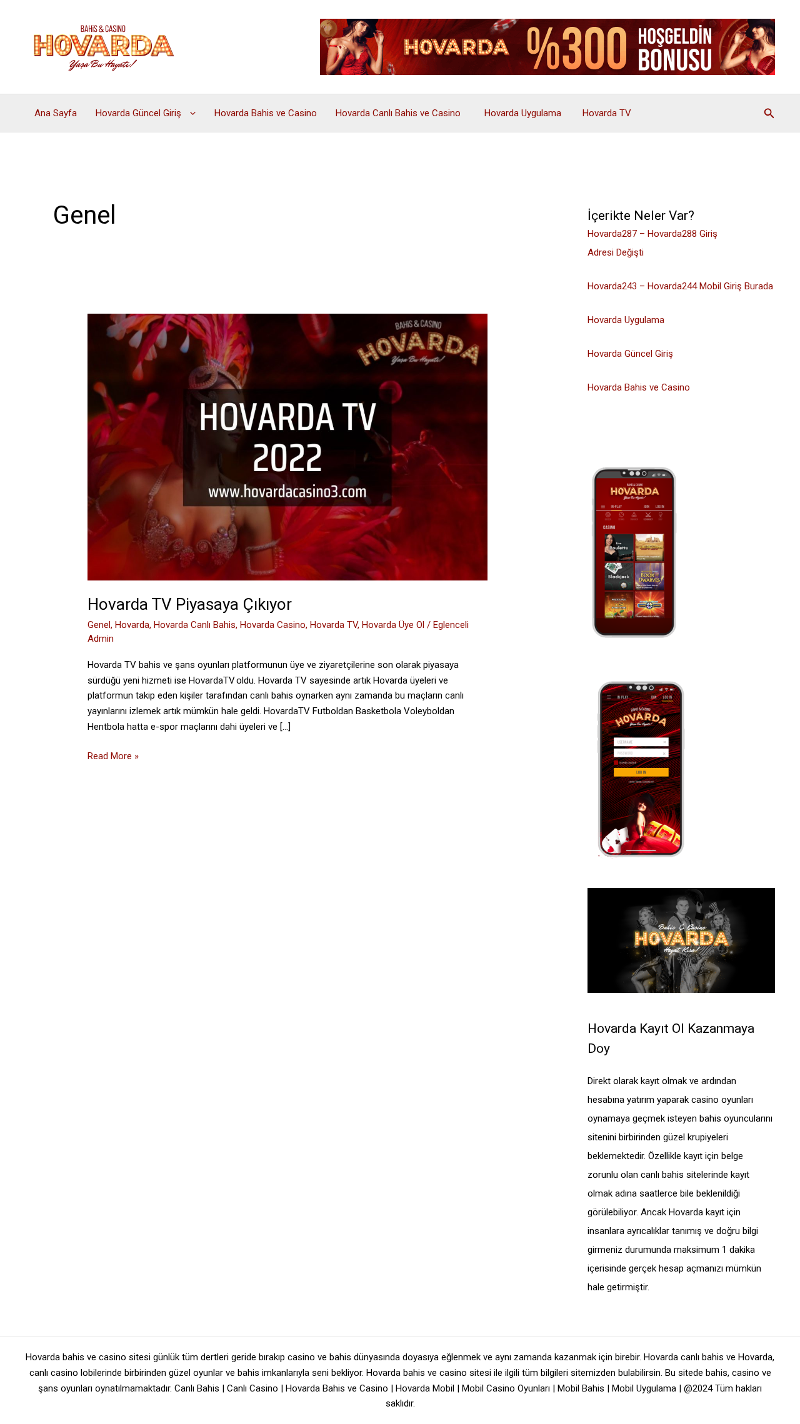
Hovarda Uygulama (524, 113)
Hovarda (132, 624)
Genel (99, 624)
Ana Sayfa (55, 113)
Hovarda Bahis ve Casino (265, 113)
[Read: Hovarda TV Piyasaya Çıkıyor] (288, 446)
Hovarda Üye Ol (393, 624)
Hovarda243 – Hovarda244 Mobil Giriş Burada (680, 286)
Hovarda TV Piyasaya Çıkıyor (192, 604)
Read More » (113, 757)
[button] (190, 113)
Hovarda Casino (273, 624)
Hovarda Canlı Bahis (195, 624)
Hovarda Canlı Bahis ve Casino (401, 113)
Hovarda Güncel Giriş (140, 113)
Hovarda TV (606, 113)
